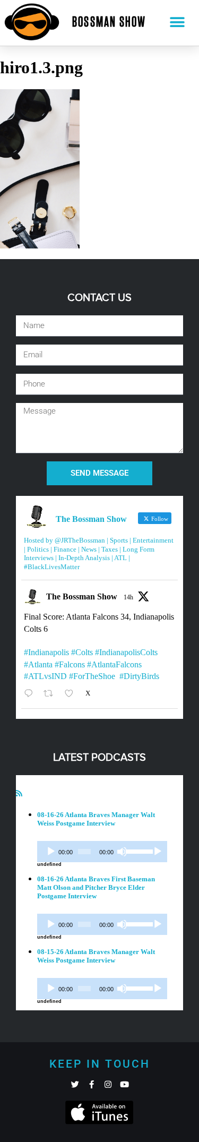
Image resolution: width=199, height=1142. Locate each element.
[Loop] (157, 851)
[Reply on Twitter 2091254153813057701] (31, 693)
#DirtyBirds (139, 676)
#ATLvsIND (45, 676)
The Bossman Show (81, 596)
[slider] (137, 850)
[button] (177, 23)
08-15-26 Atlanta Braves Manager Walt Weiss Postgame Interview (96, 956)
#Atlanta (38, 664)
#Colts (82, 652)
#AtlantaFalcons (114, 664)
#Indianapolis (46, 652)
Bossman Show (109, 22)
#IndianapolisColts (126, 652)
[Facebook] (92, 1084)
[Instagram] (108, 1084)
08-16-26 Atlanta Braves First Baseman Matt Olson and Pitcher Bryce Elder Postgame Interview (96, 887)
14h (128, 597)
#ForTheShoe (92, 676)
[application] (102, 851)
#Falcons (70, 664)
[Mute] (122, 851)
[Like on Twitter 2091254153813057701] (72, 693)
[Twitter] (75, 1084)
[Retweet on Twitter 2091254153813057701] (51, 693)
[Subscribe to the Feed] (19, 793)
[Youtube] (124, 1084)
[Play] (51, 851)
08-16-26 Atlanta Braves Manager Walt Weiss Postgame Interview (96, 819)
